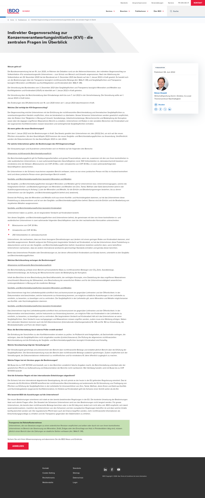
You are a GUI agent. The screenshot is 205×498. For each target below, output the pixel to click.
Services (109, 11)
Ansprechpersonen (139, 3)
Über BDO (157, 11)
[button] (198, 3)
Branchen (123, 11)
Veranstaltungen (157, 3)
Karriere (171, 3)
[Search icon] (171, 11)
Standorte (124, 3)
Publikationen (140, 11)
